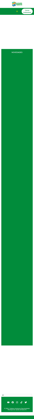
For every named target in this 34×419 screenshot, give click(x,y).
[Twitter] (26, 402)
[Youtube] (8, 402)
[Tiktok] (21, 402)
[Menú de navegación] (17, 11)
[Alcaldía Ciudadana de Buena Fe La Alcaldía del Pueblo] (17, 4)
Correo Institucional (27, 11)
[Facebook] (12, 402)
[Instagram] (17, 402)
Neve (2, 417)
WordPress (20, 417)
